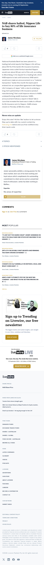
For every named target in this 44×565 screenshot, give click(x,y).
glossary (5, 456)
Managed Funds (7, 424)
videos (4, 459)
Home (3, 17)
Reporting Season (7, 233)
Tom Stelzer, (5, 256)
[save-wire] (39, 49)
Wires (9, 17)
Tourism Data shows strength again (12, 401)
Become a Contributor (10, 491)
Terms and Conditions (9, 517)
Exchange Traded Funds (10, 428)
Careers (5, 487)
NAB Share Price (7, 387)
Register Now (20, 366)
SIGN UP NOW (12, 337)
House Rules (6, 524)
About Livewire (7, 480)
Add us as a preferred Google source (23, 56)
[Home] (9, 12)
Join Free (35, 12)
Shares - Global (7, 435)
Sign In (26, 12)
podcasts (5, 463)
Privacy (5, 521)
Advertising (6, 472)
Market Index (7, 504)
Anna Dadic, (5, 269)
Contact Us (6, 495)
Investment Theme (7, 275)
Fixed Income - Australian (11, 439)
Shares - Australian (9, 431)
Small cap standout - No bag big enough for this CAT (17, 410)
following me (7, 125)
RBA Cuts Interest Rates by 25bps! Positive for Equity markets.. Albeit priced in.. (20, 406)
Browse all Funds (8, 442)
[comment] (14, 48)
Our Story (5, 476)
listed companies (8, 452)
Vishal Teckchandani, (8, 242)
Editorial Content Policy (11, 514)
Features (5, 484)
